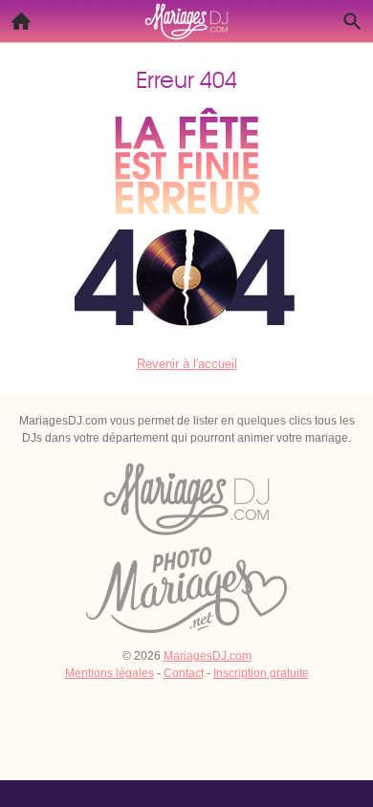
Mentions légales (109, 673)
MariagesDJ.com (208, 656)
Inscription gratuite (261, 673)
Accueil (21, 21)
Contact (184, 673)
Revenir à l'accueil (187, 364)
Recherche (352, 21)
